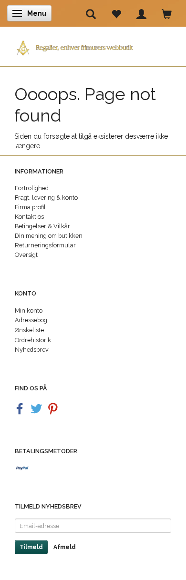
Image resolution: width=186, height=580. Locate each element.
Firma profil (30, 207)
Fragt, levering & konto (46, 197)
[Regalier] (93, 46)
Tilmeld (31, 547)
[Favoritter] (116, 13)
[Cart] (167, 13)
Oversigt (26, 254)
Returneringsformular (45, 245)
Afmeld (64, 547)
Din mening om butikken (49, 235)
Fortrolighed (32, 188)
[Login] (141, 13)
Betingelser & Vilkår (42, 226)
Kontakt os (29, 216)
